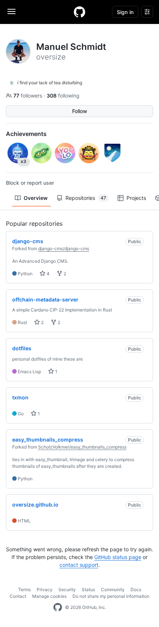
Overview (36, 198)
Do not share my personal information (110, 596)
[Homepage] (79, 12)
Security (67, 589)
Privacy (45, 589)
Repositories (85, 198)
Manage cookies (49, 596)
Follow (79, 111)
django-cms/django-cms (63, 248)
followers (28, 95)
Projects (136, 198)
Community (113, 589)
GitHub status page (117, 557)
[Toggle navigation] (11, 11)
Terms (24, 589)
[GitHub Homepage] (57, 607)
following (63, 95)
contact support (79, 565)
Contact (18, 596)
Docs (136, 589)
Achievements (26, 133)
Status (88, 589)
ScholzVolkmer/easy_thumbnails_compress (82, 447)
